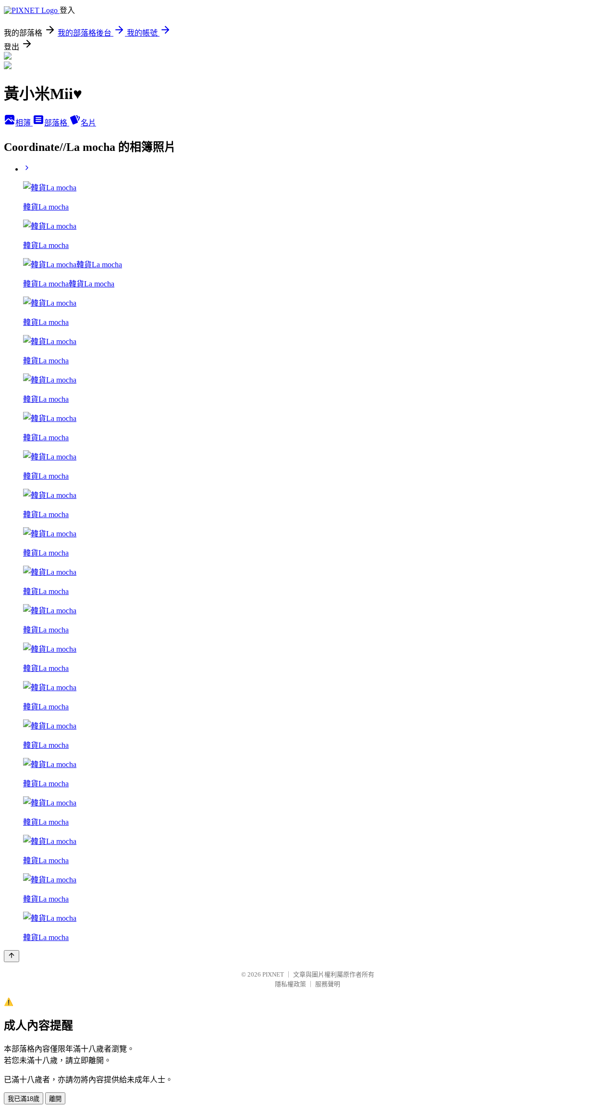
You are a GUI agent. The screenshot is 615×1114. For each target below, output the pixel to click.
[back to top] (11, 956)
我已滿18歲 (23, 1098)
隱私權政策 (290, 984)
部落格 (56, 123)
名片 (88, 123)
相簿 (24, 123)
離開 (55, 1098)
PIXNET (273, 974)
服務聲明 (327, 984)
